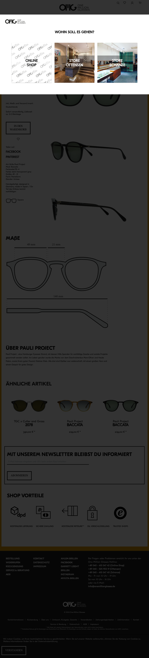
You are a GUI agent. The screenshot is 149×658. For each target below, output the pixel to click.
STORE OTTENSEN (74, 62)
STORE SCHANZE (117, 62)
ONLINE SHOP (31, 62)
